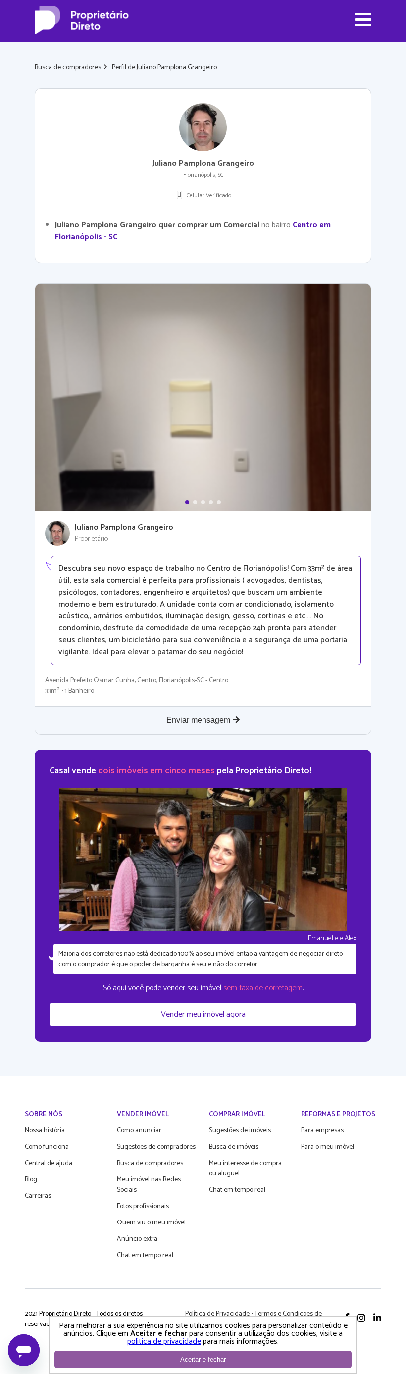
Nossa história (45, 1130)
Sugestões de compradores (156, 1147)
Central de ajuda (48, 1163)
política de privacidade (164, 1341)
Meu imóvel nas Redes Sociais (149, 1185)
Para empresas (322, 1130)
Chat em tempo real (145, 1255)
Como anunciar (139, 1130)
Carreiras (38, 1196)
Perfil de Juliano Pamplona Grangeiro (164, 67)
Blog (31, 1179)
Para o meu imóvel (327, 1147)
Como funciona (47, 1147)
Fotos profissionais (143, 1206)
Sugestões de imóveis (240, 1130)
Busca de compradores (68, 67)
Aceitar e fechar (203, 1359)
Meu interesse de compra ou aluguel (245, 1168)
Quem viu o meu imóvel (151, 1222)
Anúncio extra (137, 1239)
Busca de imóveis (233, 1147)
